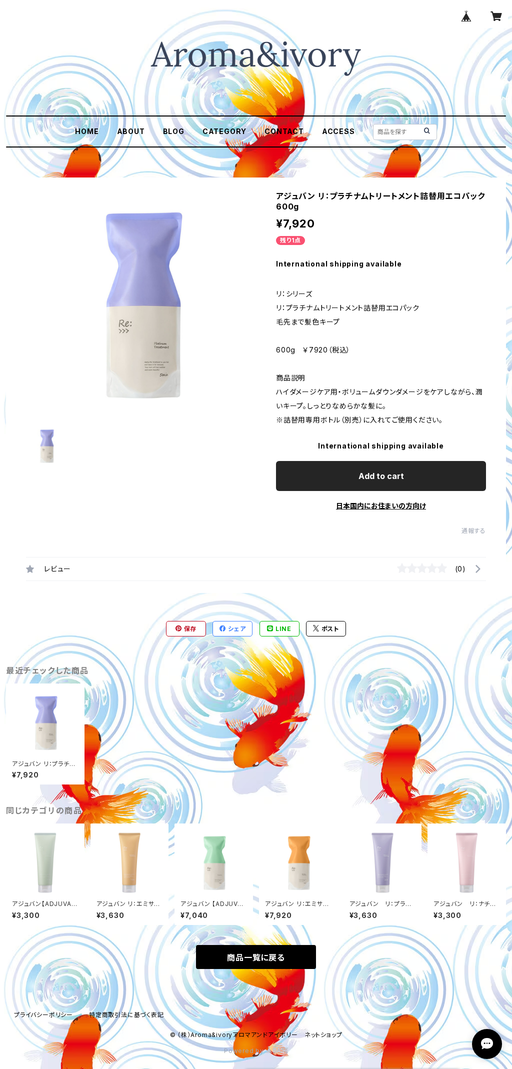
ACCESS (338, 131)
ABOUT (131, 131)
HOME (86, 131)
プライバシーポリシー (43, 1014)
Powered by (245, 1050)
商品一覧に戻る (256, 957)
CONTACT (284, 131)
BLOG (173, 131)
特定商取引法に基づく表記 (126, 1014)
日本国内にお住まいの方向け (381, 506)
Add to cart (381, 476)
